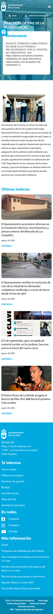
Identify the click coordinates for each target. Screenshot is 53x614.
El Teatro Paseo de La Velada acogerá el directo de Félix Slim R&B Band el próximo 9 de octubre (25, 399)
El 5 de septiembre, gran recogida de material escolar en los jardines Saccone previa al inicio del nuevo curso (24, 345)
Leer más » (7, 246)
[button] (3, 32)
